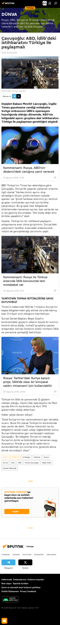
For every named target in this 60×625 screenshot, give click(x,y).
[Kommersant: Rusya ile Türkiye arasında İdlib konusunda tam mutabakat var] (30, 254)
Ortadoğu (26, 457)
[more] (55, 177)
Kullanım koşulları (36, 579)
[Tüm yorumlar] (4, 621)
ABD (19, 463)
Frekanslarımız (19, 579)
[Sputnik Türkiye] (8, 4)
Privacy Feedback (28, 591)
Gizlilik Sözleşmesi (10, 591)
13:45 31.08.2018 (9, 52)
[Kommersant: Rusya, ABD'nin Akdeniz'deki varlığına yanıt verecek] (30, 145)
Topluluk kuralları (20, 583)
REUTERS (7, 91)
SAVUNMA (51, 554)
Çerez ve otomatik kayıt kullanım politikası (21, 587)
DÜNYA (6, 457)
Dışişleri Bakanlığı (9, 468)
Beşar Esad (46, 463)
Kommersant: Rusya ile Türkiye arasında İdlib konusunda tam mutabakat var (25, 281)
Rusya (46, 457)
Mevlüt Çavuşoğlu (32, 463)
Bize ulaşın (6, 583)
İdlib (13, 463)
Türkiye (5, 554)
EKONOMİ (39, 554)
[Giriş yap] (50, 3)
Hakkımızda (6, 579)
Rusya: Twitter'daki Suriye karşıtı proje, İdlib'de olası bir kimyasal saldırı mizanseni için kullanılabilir (27, 381)
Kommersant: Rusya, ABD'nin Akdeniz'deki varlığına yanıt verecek (28, 169)
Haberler (37, 457)
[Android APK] (10, 599)
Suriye (5, 463)
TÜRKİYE (15, 457)
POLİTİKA (27, 554)
